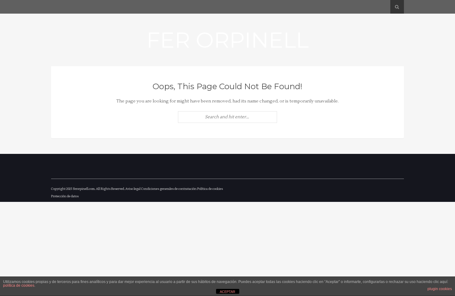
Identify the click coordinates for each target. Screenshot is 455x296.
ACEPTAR (227, 292)
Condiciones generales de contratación (169, 189)
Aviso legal (133, 189)
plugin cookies (439, 289)
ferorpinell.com (84, 189)
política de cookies (18, 285)
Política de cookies (210, 189)
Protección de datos (65, 196)
